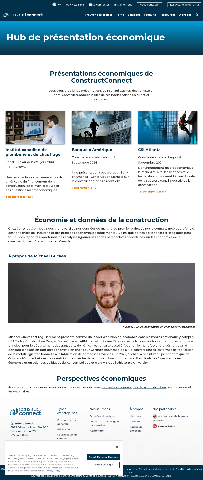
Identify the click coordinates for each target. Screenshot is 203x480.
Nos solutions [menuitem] (100, 409)
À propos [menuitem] (136, 409)
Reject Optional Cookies (103, 457)
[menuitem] (99, 4)
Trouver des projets (98, 14)
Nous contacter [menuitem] (150, 4)
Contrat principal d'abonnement (156, 469)
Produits (150, 14)
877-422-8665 (19, 434)
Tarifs (120, 14)
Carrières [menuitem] (135, 421)
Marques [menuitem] (135, 416)
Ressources (167, 14)
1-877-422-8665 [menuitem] (74, 4)
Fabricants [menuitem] (63, 429)
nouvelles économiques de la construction (134, 387)
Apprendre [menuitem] (97, 430)
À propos (185, 14)
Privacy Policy (53, 470)
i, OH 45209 (30, 431)
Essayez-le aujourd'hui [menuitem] (184, 4)
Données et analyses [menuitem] (102, 416)
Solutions (134, 14)
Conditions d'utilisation (188, 469)
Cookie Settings (103, 464)
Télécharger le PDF (19, 196)
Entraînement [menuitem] (123, 4)
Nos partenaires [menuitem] (164, 409)
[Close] (117, 447)
